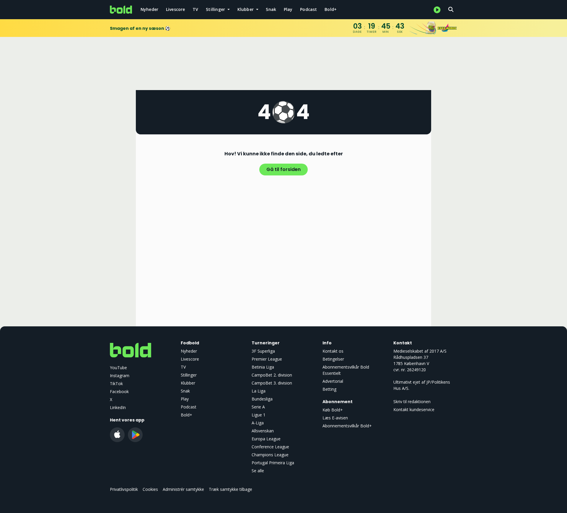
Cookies (150, 489)
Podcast (308, 9)
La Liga (258, 391)
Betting (329, 389)
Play (288, 9)
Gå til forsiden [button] (283, 169)
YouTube (118, 367)
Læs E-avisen (335, 418)
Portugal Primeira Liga (273, 462)
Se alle (258, 470)
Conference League (270, 447)
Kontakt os (332, 351)
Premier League (267, 359)
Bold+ (331, 9)
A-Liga (258, 423)
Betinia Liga (263, 367)
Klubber (188, 383)
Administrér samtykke (183, 489)
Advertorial (332, 381)
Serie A (258, 407)
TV (195, 9)
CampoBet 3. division (272, 383)
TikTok (116, 383)
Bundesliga (262, 399)
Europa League (266, 439)
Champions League (270, 454)
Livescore (175, 9)
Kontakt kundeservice (413, 409)
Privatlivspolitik (124, 489)
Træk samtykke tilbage (230, 489)
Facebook (119, 391)
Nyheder (149, 9)
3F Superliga (263, 351)
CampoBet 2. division (272, 375)
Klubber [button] (246, 9)
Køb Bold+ (332, 410)
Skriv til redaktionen (412, 401)
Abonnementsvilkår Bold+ (347, 426)
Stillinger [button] (216, 9)
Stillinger (189, 375)
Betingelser (333, 359)
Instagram (119, 375)
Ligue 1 (258, 415)
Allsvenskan (263, 431)
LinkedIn (118, 407)
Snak (271, 9)
